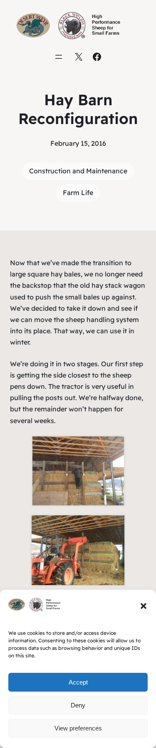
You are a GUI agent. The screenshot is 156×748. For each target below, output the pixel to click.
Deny (78, 705)
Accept (78, 682)
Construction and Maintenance (78, 171)
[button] (143, 606)
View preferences (78, 728)
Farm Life (78, 192)
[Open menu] (59, 57)
